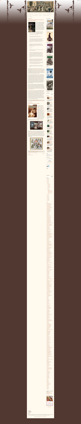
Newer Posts (29, 153)
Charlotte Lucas (48, 338)
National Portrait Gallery (41, 71)
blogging (48, 376)
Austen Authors (48, 266)
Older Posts (43, 153)
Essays (47, 309)
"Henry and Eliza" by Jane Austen (51, 148)
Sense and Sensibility (49, 207)
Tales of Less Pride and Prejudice (31, 132)
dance (47, 378)
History (47, 268)
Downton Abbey (48, 342)
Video (47, 296)
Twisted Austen (48, 215)
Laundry (48, 355)
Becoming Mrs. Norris (49, 245)
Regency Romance (48, 229)
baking (47, 374)
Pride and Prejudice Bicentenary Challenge (50, 234)
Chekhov (48, 339)
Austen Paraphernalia (49, 255)
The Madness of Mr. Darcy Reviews (49, 284)
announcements (48, 206)
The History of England (49, 368)
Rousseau (48, 364)
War (47, 370)
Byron (47, 335)
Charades (48, 337)
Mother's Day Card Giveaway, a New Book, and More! (51, 98)
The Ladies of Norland (49, 237)
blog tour (48, 223)
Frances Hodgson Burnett (35, 15)
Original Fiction (48, 204)
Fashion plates (48, 288)
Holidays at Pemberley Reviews (50, 269)
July (48, 188)
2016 (47, 194)
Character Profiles (29, 15)
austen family (48, 373)
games (47, 265)
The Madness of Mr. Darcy (49, 222)
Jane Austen (43, 151)
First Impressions (33, 151)
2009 (47, 200)
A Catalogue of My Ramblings (46, 15)
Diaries (47, 340)
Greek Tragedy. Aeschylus (49, 347)
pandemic (48, 384)
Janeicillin (48, 211)
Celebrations (31, 151)
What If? (48, 214)
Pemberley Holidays (49, 259)
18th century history (49, 324)
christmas (48, 377)
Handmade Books (48, 257)
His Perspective (48, 290)
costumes (48, 274)
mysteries (48, 299)
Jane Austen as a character (33, 100)
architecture (48, 372)
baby (47, 239)
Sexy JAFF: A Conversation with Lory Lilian (51, 136)
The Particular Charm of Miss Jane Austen (32, 90)
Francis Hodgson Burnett (49, 256)
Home (36, 153)
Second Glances (48, 220)
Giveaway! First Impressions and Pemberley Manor (51, 142)
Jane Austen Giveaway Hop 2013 (51, 103)
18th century (48, 323)
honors (47, 322)
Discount (48, 341)
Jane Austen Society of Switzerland (49, 352)
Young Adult (48, 371)
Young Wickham (48, 242)
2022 (47, 179)
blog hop (48, 321)
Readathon (48, 219)
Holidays (37, 151)
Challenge (48, 227)
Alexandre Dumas (48, 325)
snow (47, 386)
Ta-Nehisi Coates (48, 367)
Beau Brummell (48, 331)
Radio (47, 360)
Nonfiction (48, 271)
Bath (30, 100)
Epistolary (48, 287)
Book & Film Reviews (30, 16)
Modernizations (48, 248)
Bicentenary (48, 333)
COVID (47, 336)
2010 (47, 199)
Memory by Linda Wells (51, 130)
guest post (48, 232)
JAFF (47, 246)
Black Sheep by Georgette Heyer (51, 119)
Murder (47, 280)
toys (47, 388)
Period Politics (48, 317)
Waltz (47, 369)
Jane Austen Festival (37, 100)
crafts (47, 297)
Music (47, 293)
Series (47, 226)
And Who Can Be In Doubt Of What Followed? (50, 244)
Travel (47, 243)
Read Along (48, 252)
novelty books (48, 383)
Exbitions (48, 344)
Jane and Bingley (48, 247)
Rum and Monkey (49, 393)
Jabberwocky (48, 350)
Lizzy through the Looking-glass (49, 314)
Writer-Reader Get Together (49, 320)
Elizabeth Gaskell (48, 286)
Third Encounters (48, 285)
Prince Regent (48, 282)
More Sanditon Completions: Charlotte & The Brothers (51, 114)
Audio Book (48, 327)
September (49, 186)
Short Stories (48, 208)
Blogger (46, 416)
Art (47, 230)
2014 (47, 196)
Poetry (47, 249)
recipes (47, 385)
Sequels (47, 212)
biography (48, 375)
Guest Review (48, 289)
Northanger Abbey (48, 216)
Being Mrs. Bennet (48, 221)
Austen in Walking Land (51, 108)
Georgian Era (48, 345)
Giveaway (36, 151)
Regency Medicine (48, 361)
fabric (47, 380)
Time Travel (43, 100)
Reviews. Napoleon (49, 319)
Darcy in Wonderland (49, 224)
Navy (47, 357)
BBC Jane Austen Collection (49, 329)
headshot (48, 381)
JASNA (47, 312)
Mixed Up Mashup (48, 236)
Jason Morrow (41, 416)
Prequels (48, 281)
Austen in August (48, 276)
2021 (47, 180)
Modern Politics (48, 292)
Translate (51, 155)
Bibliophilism (48, 332)
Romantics (48, 363)
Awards (47, 328)
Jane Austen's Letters (49, 353)
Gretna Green (48, 348)
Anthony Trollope (48, 326)
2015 (47, 195)
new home (48, 300)
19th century (48, 303)
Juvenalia (48, 277)
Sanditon (48, 283)
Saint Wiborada (48, 365)
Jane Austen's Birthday (49, 291)
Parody (47, 358)
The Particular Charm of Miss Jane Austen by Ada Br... (50, 191)
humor (47, 382)
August (48, 187)
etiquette (48, 260)
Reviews (41, 100)
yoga (47, 389)
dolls (47, 379)
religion (47, 302)
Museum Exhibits (48, 270)
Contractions (48, 308)
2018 (47, 182)
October (48, 185)
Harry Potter (48, 311)
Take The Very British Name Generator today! (49, 392)
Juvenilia (48, 258)
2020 (47, 181)
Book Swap (48, 334)
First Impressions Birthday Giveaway (33, 103)
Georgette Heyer (40, 15)
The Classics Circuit (49, 253)
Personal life (48, 294)
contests (47, 273)
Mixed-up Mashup (48, 251)
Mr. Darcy (48, 316)
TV (47, 366)
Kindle (47, 250)
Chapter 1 (48, 306)
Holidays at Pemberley (40, 151)
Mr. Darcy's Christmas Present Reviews (49, 356)
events (47, 240)
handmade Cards (48, 261)
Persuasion (39, 100)
